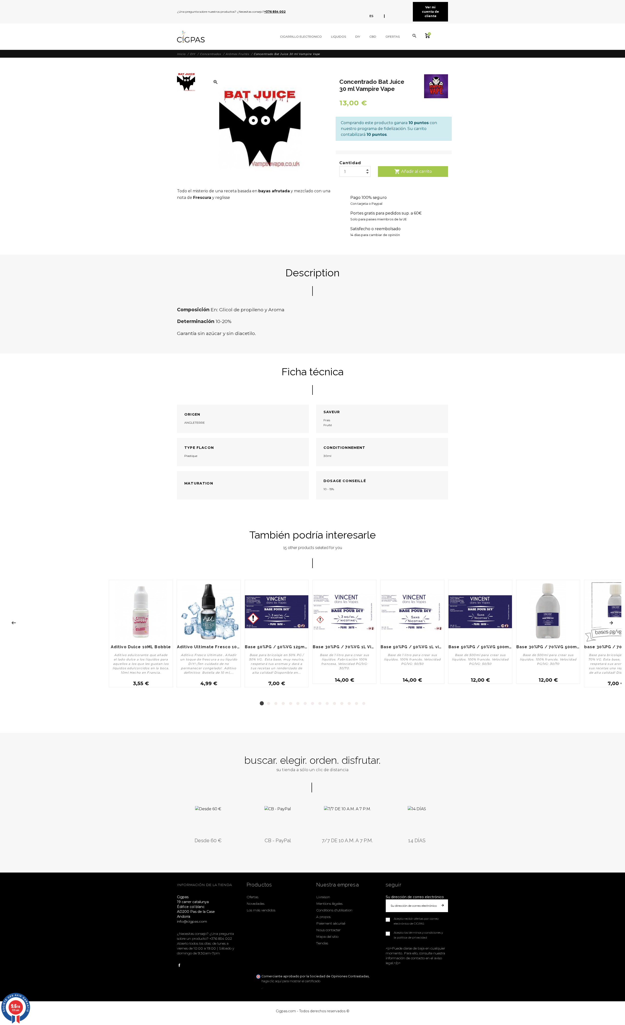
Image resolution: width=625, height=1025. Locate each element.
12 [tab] (341, 703)
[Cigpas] (191, 36)
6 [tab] (297, 703)
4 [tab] (283, 703)
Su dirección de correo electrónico (415, 897)
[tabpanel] (277, 636)
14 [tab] (356, 703)
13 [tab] (349, 703)
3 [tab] (275, 703)
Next (611, 622)
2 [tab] (268, 703)
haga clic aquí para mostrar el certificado (290, 981)
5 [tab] (290, 703)
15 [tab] (363, 703)
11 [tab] (334, 703)
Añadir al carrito (413, 171)
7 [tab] (305, 703)
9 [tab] (319, 703)
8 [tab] (312, 703)
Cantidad (350, 163)
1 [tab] (261, 703)
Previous (14, 622)
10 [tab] (327, 703)
